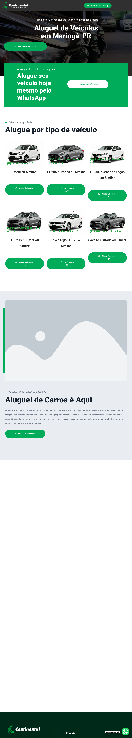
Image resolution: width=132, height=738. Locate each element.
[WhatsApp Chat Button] (125, 731)
